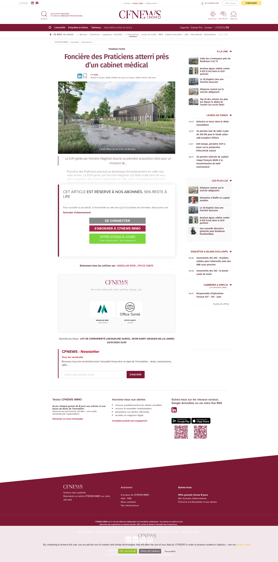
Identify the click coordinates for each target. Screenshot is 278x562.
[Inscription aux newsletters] (37, 3)
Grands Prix (196, 28)
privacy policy (243, 544)
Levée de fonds (148, 34)
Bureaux (83, 34)
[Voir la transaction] (63, 88)
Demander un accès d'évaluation (67, 418)
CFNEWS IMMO (137, 3)
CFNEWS (126, 3)
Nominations (210, 34)
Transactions (133, 34)
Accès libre (223, 34)
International (196, 34)
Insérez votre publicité (74, 492)
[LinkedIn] (33, 3)
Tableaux (96, 27)
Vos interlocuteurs (130, 505)
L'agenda (184, 28)
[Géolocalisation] (71, 88)
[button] (44, 14)
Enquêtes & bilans (78, 27)
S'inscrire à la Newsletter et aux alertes (197, 501)
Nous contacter (128, 501)
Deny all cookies (150, 551)
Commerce (94, 34)
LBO (186, 34)
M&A (160, 34)
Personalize (170, 551)
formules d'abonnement (77, 212)
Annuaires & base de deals (118, 27)
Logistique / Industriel (112, 34)
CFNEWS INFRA (151, 3)
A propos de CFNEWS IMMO (135, 494)
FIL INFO (64, 34)
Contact (208, 28)
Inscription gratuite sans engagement (129, 420)
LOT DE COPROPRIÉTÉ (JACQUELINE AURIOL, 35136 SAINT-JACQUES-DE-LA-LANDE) (127, 340)
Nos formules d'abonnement (192, 498)
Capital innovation (173, 34)
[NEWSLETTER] (233, 14)
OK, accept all (128, 551)
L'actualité (59, 27)
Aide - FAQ (126, 498)
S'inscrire (135, 374)
